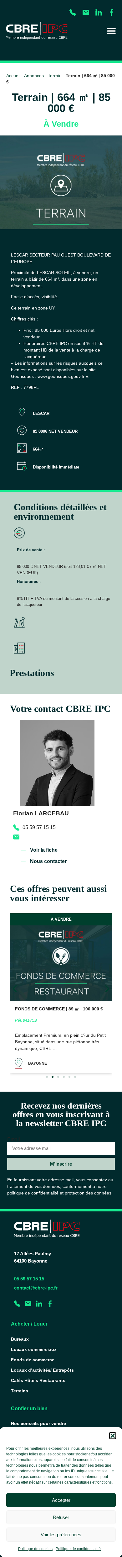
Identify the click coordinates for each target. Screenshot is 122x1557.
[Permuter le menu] (111, 31)
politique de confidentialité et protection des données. (60, 1192)
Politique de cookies (35, 1549)
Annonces (34, 75)
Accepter (61, 1500)
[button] (112, 1436)
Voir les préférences (61, 1534)
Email (13, 1139)
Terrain (55, 75)
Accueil (13, 75)
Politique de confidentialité (78, 1549)
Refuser (61, 1517)
